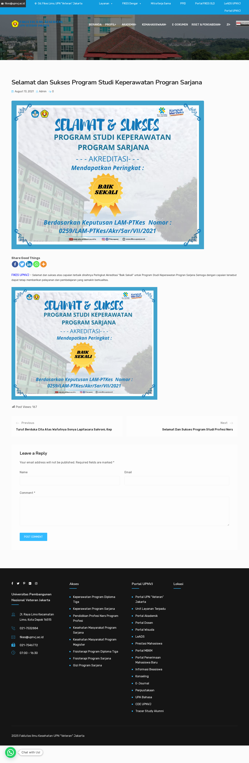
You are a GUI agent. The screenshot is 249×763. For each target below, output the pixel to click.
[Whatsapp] (36, 264)
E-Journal (142, 683)
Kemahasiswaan (153, 24)
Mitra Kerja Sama (161, 3)
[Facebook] (15, 264)
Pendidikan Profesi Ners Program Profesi (95, 618)
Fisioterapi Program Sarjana (92, 658)
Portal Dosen (144, 622)
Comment (27, 493)
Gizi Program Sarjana (87, 665)
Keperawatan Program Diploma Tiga (94, 599)
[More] (43, 264)
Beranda (95, 24)
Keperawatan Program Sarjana (94, 608)
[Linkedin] (29, 264)
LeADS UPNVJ (232, 3)
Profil (110, 24)
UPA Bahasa (143, 697)
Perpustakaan (144, 690)
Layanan (104, 3)
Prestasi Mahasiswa (148, 643)
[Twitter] (22, 264)
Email (128, 472)
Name (24, 472)
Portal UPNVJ (233, 10)
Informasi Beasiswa (148, 669)
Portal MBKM (143, 650)
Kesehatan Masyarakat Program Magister (94, 642)
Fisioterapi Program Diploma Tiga (95, 651)
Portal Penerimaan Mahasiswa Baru (148, 660)
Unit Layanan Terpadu (150, 608)
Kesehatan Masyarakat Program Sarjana (94, 630)
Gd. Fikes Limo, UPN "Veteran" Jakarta (60, 3)
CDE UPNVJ (143, 704)
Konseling (142, 676)
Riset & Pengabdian (206, 24)
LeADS (140, 636)
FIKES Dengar (130, 3)
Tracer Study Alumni (149, 711)
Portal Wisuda (144, 629)
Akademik (128, 24)
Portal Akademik (146, 616)
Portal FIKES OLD (205, 3)
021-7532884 (29, 628)
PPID (183, 3)
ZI (228, 24)
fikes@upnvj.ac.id (15, 3)
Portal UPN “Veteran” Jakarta (149, 599)
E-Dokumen (180, 24)
